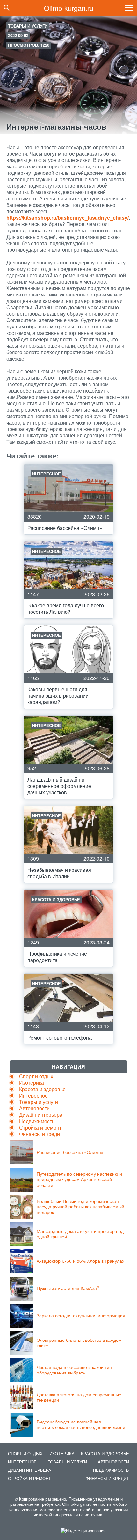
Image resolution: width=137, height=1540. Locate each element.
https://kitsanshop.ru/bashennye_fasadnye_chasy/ (67, 217)
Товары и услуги (27, 26)
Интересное (33, 1095)
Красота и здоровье (42, 1089)
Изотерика (31, 1082)
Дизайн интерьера (40, 1114)
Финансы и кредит (40, 1134)
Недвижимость (36, 1121)
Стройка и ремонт (40, 1127)
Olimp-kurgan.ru (68, 8)
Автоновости (34, 1108)
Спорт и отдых (36, 1076)
